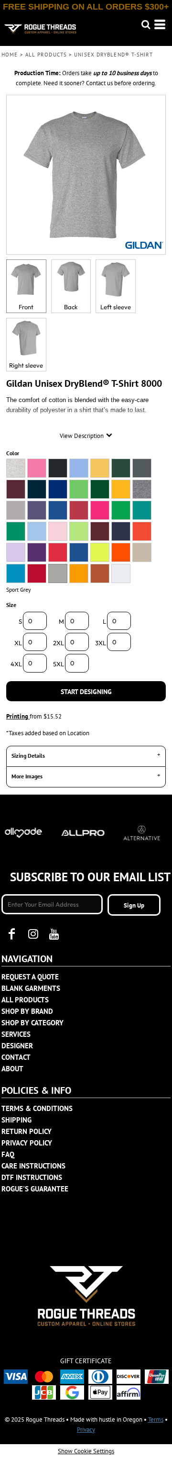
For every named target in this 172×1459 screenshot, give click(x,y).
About (12, 1068)
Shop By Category (32, 1022)
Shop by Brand (27, 1011)
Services (16, 1034)
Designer (17, 1045)
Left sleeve (115, 307)
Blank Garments (30, 988)
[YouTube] (54, 933)
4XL (16, 664)
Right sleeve (26, 365)
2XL (58, 643)
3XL (100, 643)
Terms (155, 1419)
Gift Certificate (86, 1361)
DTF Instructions (31, 1177)
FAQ (7, 1154)
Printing (18, 716)
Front (26, 307)
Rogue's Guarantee (34, 1188)
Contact (16, 1057)
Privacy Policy (26, 1142)
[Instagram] (33, 933)
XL (18, 643)
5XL (58, 664)
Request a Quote (30, 976)
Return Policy (26, 1131)
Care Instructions (33, 1165)
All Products (46, 54)
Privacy (86, 1429)
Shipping (16, 1119)
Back (70, 307)
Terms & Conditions (37, 1108)
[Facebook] (12, 933)
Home (9, 54)
